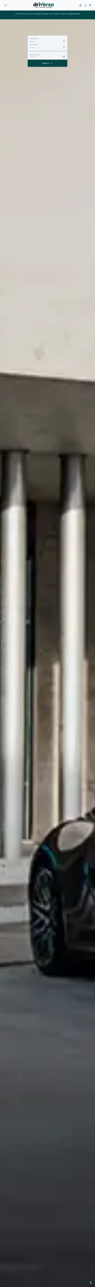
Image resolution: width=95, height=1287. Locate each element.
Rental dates (34, 54)
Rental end (34, 44)
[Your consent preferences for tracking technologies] (90, 1282)
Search (47, 63)
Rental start (34, 38)
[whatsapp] (81, 5)
